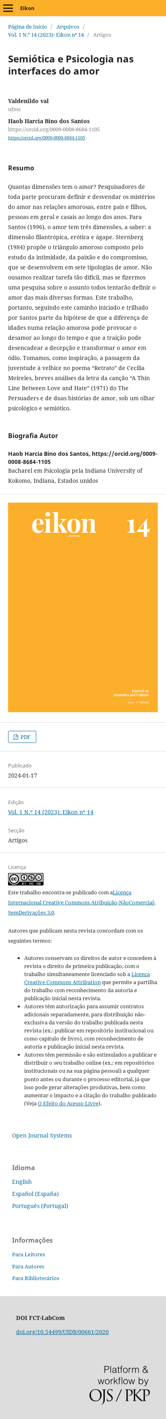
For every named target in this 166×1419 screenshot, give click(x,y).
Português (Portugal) (40, 1206)
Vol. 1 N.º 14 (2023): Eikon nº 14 (46, 34)
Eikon (27, 8)
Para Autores (28, 1266)
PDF (25, 737)
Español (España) (35, 1194)
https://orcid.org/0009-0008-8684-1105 (46, 138)
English (22, 1181)
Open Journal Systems (42, 1135)
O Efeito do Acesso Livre (68, 1103)
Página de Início (27, 26)
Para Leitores (28, 1254)
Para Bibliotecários (35, 1278)
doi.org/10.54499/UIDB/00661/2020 (62, 1332)
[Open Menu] (8, 8)
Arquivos (67, 26)
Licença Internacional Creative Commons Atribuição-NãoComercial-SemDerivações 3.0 (82, 902)
